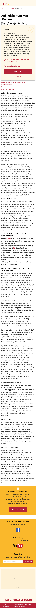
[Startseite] (6, 3)
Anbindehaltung (19, 8)
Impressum (18, 587)
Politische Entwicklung (8, 89)
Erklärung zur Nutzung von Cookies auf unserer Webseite (18, 61)
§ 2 (14, 248)
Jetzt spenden (6, 606)
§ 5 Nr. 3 (8, 239)
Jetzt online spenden (18, 509)
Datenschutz (18, 579)
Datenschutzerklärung (13, 66)
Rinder (12, 8)
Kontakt (18, 571)
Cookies (18, 583)
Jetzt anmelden (28, 561)
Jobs (18, 575)
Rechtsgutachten (6, 87)
